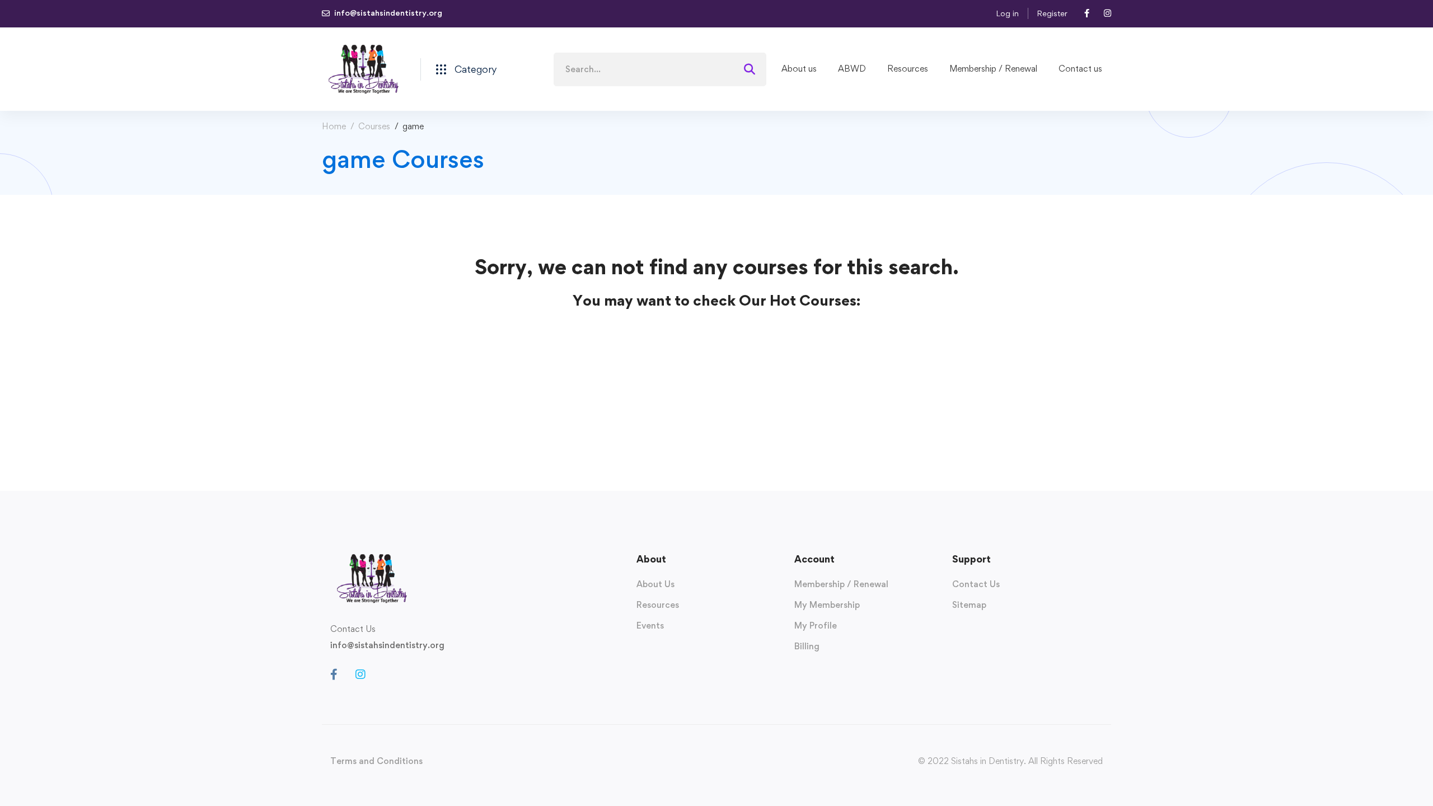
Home (334, 126)
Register (1052, 13)
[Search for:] (660, 69)
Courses (374, 126)
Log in (1007, 13)
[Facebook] (334, 674)
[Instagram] (360, 674)
